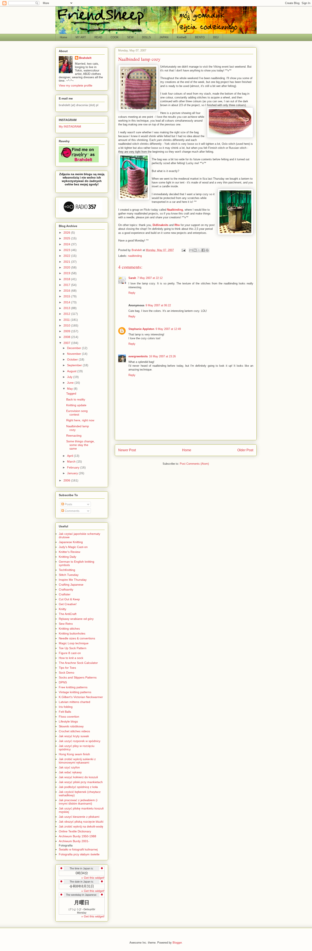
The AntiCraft (67, 614)
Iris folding (66, 706)
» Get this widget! (93, 877)
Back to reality (75, 399)
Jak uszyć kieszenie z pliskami (79, 816)
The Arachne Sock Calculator (78, 662)
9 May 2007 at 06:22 (158, 305)
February (73, 467)
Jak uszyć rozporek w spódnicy (79, 741)
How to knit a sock (71, 658)
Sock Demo (66, 672)
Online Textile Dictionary (75, 831)
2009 (67, 331)
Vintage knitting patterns (75, 692)
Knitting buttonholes (72, 633)
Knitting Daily (67, 556)
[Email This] (191, 250)
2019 (67, 273)
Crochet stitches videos (74, 731)
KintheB (182, 37)
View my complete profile (75, 85)
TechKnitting (67, 570)
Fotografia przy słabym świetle (79, 854)
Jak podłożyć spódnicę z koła (78, 787)
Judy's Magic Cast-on (73, 547)
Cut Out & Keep (69, 599)
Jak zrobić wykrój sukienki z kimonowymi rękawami (77, 760)
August (72, 371)
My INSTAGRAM (70, 126)
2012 (67, 313)
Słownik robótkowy (71, 726)
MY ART (81, 37)
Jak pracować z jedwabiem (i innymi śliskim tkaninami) (78, 801)
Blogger (177, 942)
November (74, 353)
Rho (177, 225)
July (70, 377)
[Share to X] (199, 250)
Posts (68, 504)
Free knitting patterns (73, 687)
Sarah (132, 278)
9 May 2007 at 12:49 (168, 329)
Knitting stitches (69, 628)
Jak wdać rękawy (70, 772)
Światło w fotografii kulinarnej (78, 849)
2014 (67, 302)
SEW (130, 37)
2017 (67, 285)
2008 (67, 337)
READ (98, 37)
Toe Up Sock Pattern (72, 648)
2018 (67, 279)
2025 (67, 238)
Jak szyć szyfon (69, 767)
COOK (115, 37)
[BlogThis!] (195, 250)
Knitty (62, 609)
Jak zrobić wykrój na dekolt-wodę (81, 826)
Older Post (245, 450)
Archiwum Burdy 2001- (74, 841)
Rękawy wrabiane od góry (76, 618)
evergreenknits (138, 356)
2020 (67, 267)
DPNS (63, 682)
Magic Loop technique (74, 643)
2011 (67, 319)
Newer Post (127, 450)
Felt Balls (65, 711)
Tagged (71, 393)
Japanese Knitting (71, 542)
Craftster (64, 594)
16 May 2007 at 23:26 (162, 356)
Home (63, 37)
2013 (67, 308)
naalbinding (135, 255)
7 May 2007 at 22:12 (150, 278)
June (70, 382)
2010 (67, 325)
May (70, 388)
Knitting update (76, 405)
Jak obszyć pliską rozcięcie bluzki (81, 821)
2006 (67, 480)
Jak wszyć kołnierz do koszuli (78, 777)
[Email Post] (183, 250)
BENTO (200, 37)
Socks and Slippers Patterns (78, 677)
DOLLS (146, 37)
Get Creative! (68, 604)
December (74, 348)
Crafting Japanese (71, 584)
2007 (67, 343)
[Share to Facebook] (203, 250)
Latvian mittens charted (74, 702)
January (73, 473)
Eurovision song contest (77, 412)
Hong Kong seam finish (74, 754)
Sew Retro (66, 623)
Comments (71, 510)
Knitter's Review (69, 552)
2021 (67, 261)
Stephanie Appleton (141, 329)
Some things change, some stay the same (80, 445)
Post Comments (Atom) (194, 463)
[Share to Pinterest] (207, 250)
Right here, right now (80, 420)
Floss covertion (69, 716)
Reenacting (74, 435)
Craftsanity (66, 589)
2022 (67, 255)
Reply (131, 292)
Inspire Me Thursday (73, 579)
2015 (67, 296)
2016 (67, 290)
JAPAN (163, 37)
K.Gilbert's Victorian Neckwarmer (81, 697)
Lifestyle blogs (68, 721)
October (73, 359)
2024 (67, 244)
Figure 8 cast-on (70, 653)
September (75, 365)
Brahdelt (85, 58)
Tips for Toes (67, 667)
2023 (67, 250)
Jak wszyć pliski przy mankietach (81, 782)
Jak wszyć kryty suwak (74, 736)
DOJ (216, 37)
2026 (67, 232)
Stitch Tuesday (69, 574)
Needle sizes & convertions (77, 638)
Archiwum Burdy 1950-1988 (77, 836)
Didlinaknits (160, 225)
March (71, 461)
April (70, 455)
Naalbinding (175, 209)
